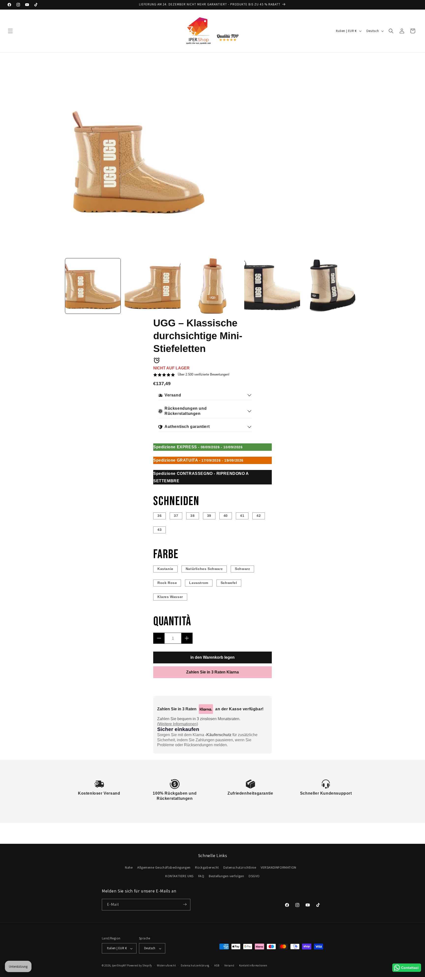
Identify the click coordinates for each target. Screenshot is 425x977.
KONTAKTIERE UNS (179, 876)
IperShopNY (119, 965)
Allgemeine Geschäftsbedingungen (164, 867)
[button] (10, 31)
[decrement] (159, 638)
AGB (216, 965)
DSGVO (254, 876)
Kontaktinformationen (253, 965)
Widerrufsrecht (166, 965)
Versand (229, 965)
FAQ (201, 876)
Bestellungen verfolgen (226, 876)
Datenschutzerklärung (195, 965)
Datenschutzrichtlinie (239, 867)
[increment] (186, 638)
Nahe (129, 867)
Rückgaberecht (207, 867)
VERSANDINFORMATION (278, 867)
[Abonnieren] (184, 904)
